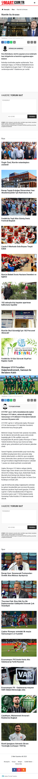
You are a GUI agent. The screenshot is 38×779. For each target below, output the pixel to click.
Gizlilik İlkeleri (28, 762)
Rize (13, 9)
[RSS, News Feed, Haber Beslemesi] (23, 770)
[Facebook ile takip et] (14, 770)
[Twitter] (5, 42)
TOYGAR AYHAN (14, 406)
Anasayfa (7, 9)
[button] (28, 42)
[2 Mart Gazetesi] (12, 3)
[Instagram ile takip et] (19, 770)
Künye (14, 762)
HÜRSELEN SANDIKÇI (16, 48)
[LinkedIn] (8, 42)
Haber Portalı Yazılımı (11, 776)
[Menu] (34, 3)
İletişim (20, 762)
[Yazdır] (14, 42)
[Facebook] (2, 42)
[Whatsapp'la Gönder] (11, 42)
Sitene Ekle (18, 764)
